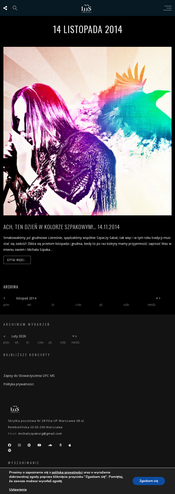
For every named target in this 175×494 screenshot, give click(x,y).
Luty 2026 (18, 336)
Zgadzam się (148, 481)
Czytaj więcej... (17, 260)
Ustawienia (18, 489)
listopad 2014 (26, 298)
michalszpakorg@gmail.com (40, 433)
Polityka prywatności (18, 384)
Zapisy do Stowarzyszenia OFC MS (29, 375)
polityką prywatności (67, 472)
